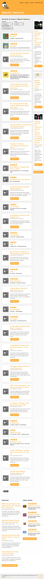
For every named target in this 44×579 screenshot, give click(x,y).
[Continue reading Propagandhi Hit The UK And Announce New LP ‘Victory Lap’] (6, 353)
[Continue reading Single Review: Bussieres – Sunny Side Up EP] (6, 46)
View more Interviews (38, 172)
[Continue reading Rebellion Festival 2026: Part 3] (24, 514)
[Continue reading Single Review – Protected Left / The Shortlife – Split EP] (6, 179)
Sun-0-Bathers (14, 73)
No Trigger (13, 319)
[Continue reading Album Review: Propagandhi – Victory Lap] (6, 235)
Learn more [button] (9, 576)
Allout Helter (14, 206)
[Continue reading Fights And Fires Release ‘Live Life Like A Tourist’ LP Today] (6, 391)
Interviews (27, 2)
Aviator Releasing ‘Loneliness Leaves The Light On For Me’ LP (20, 452)
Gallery (32, 2)
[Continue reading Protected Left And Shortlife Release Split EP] (6, 193)
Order (15, 21)
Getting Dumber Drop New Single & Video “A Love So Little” (11, 537)
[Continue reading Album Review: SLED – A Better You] (6, 244)
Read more (14, 65)
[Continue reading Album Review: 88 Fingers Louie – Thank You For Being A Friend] (6, 442)
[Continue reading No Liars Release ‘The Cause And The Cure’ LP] (6, 59)
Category (4, 21)
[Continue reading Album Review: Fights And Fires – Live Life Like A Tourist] (6, 432)
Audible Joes (14, 423)
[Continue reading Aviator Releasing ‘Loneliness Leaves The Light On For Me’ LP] (6, 458)
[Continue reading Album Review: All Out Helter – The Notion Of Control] (6, 207)
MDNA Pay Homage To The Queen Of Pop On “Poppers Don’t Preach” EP (11, 505)
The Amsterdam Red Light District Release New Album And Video (19, 86)
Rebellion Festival (34, 506)
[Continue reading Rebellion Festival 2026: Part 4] (24, 506)
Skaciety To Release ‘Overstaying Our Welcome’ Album (19, 145)
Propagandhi (14, 235)
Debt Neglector (15, 281)
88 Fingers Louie (15, 442)
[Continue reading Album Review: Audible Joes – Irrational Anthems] (6, 423)
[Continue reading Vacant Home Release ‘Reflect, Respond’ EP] (6, 478)
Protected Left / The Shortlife (20, 179)
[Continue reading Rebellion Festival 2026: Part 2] (24, 523)
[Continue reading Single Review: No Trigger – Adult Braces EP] (6, 319)
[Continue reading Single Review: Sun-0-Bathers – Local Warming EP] (6, 75)
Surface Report (15, 309)
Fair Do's (13, 36)
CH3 (11, 271)
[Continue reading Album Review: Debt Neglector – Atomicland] (6, 281)
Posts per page (5, 25)
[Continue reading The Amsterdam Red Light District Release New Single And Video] (6, 111)
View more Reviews (30, 538)
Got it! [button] (40, 576)
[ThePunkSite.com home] (5, 5)
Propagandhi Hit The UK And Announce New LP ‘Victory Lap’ (19, 347)
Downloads (37, 2)
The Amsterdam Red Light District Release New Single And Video (19, 105)
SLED (11, 244)
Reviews (22, 2)
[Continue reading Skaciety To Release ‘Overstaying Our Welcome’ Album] (6, 151)
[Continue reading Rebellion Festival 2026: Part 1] (24, 532)
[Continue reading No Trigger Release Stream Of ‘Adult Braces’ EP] (6, 373)
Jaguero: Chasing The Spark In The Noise (37, 84)
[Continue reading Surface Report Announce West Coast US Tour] (6, 295)
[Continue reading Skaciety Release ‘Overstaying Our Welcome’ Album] (6, 131)
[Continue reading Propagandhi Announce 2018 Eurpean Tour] (6, 221)
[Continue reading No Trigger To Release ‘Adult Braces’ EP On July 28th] (6, 409)
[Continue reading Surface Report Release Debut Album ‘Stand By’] (6, 333)
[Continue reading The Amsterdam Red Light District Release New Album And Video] (6, 91)
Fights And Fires (15, 432)
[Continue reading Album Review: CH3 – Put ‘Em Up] (6, 271)
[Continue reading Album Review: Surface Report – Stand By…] (6, 309)
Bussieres (13, 46)
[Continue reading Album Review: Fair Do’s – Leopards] (6, 36)
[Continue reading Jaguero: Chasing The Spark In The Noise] (38, 75)
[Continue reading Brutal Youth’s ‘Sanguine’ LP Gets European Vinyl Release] (6, 258)
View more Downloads (9, 565)
